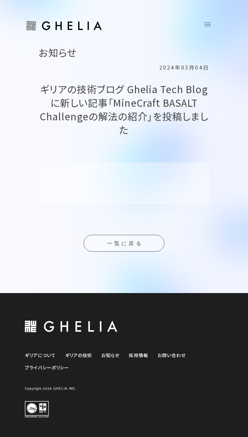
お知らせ (110, 355)
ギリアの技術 (78, 355)
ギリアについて (40, 355)
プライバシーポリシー (47, 367)
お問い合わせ (172, 355)
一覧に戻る (125, 243)
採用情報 (138, 355)
